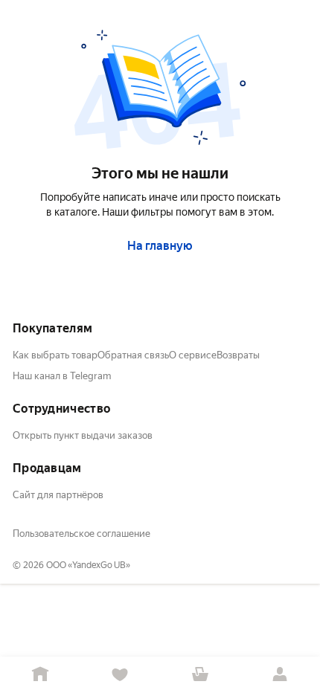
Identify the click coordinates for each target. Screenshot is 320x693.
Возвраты (238, 355)
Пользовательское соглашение (81, 533)
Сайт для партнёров (58, 494)
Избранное (120, 675)
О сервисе (193, 355)
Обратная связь (133, 355)
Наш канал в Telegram (62, 375)
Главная (40, 675)
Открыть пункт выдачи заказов (83, 435)
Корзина (200, 675)
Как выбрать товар (55, 355)
